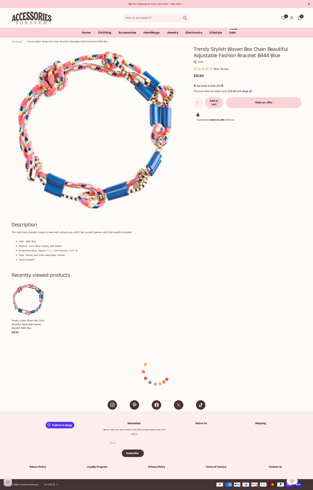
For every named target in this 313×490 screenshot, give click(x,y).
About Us (201, 423)
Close (309, 4)
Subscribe (132, 453)
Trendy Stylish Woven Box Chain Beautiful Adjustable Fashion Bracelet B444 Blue (28, 324)
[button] (292, 481)
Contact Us (275, 467)
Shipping (260, 423)
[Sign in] (292, 18)
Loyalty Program (97, 467)
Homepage (17, 41)
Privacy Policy (156, 467)
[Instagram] (112, 405)
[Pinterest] (134, 405)
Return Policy (38, 467)
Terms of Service (216, 467)
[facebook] (156, 405)
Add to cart (214, 102)
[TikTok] (200, 405)
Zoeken (185, 18)
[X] (178, 405)
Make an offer (263, 102)
